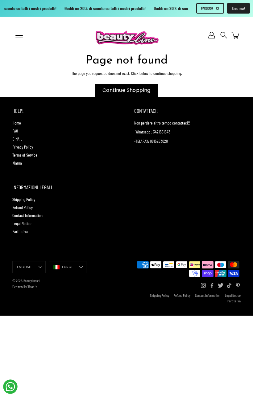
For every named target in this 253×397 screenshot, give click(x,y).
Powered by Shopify (24, 286)
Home (16, 122)
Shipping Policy (23, 199)
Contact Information (27, 215)
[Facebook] (212, 285)
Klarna (17, 163)
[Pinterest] (238, 285)
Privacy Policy (22, 146)
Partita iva (20, 231)
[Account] (212, 35)
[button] (223, 35)
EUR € (67, 266)
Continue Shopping (126, 90)
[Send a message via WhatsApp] (10, 386)
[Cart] (236, 35)
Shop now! (238, 8)
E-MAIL (17, 138)
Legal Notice (21, 223)
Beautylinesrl (31, 280)
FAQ (15, 130)
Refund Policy (22, 207)
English (24, 266)
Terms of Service (24, 155)
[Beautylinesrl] (126, 35)
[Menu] (19, 35)
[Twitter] (220, 285)
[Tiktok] (229, 285)
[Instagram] (203, 285)
